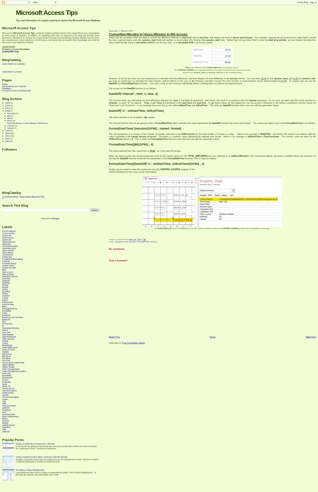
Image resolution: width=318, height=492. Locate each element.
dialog (5, 289)
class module (8, 250)
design (5, 287)
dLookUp (6, 291)
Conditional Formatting (12, 259)
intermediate (7, 334)
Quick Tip (6, 386)
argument (6, 244)
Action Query (8, 237)
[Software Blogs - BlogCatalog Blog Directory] (23, 197)
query (4, 384)
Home (212, 337)
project (5, 380)
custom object (8, 265)
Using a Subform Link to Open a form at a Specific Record (41, 457)
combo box (7, 257)
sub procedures (9, 406)
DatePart (6, 283)
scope (5, 399)
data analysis (8, 274)
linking (5, 341)
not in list (6, 360)
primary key (7, 378)
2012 (7, 133)
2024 (7, 105)
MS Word (6, 358)
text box (5, 421)
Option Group (8, 367)
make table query (10, 347)
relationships (8, 393)
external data (8, 304)
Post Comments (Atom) (133, 343)
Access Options (9, 231)
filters (4, 306)
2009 (7, 141)
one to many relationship (13, 362)
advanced (6, 240)
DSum (5, 294)
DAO (4, 270)
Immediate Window (10, 328)
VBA (4, 429)
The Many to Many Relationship (30, 470)
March (10, 121)
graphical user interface (12, 317)
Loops (5, 343)
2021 (7, 108)
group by (6, 319)
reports (5, 395)
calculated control (121, 242)
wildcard (6, 431)
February (11, 126)
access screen (8, 233)
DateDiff (132, 242)
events (5, 298)
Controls (6, 261)
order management (10, 369)
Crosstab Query (9, 263)
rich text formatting (10, 397)
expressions (7, 302)
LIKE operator (8, 339)
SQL (4, 401)
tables (5, 419)
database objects (10, 276)
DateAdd (6, 278)
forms (4, 313)
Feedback (6, 88)
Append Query (8, 242)
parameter (6, 375)
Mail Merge (7, 345)
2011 (7, 136)
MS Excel (6, 356)
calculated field (9, 248)
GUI (4, 322)
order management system (14, 371)
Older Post (311, 337)
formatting (6, 311)
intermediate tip (9, 337)
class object (7, 253)
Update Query (8, 425)
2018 (7, 131)
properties (6, 382)
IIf (3, 326)
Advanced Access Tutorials (14, 86)
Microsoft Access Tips (47, 12)
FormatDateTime (142, 242)
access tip (6, 235)
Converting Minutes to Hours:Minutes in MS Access (148, 34)
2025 (7, 103)
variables (6, 427)
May (9, 116)
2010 (7, 138)
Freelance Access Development (16, 91)
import (5, 330)
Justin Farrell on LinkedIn (13, 64)
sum (4, 412)
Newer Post (114, 337)
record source (8, 388)
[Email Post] (144, 239)
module (5, 352)
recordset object (9, 391)
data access (7, 272)
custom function (9, 268)
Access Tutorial (79, 38)
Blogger (56, 218)
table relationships (10, 416)
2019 (7, 111)
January (10, 128)
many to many (8, 350)
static (4, 403)
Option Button (8, 365)
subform (5, 408)
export (5, 300)
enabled (6, 296)
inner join (6, 332)
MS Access (7, 354)
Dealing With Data (10, 51)
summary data (8, 414)
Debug (5, 285)
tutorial (5, 423)
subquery (6, 410)
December (11, 113)
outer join (6, 373)
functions (153, 242)
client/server (7, 255)
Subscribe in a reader (12, 72)
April (9, 118)
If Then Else (7, 324)
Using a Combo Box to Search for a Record (35, 444)
